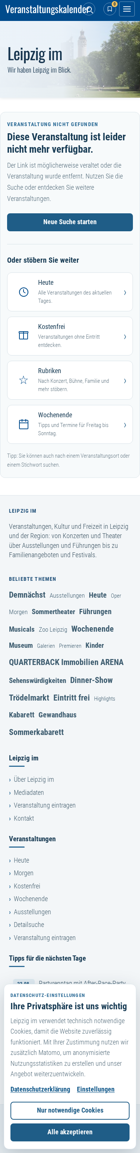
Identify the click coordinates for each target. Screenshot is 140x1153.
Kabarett (21, 714)
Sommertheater (53, 611)
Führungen (95, 611)
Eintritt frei (71, 697)
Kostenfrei (27, 886)
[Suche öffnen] (89, 9)
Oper (116, 595)
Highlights (104, 698)
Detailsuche (29, 924)
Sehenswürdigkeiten (37, 680)
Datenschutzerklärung (40, 1089)
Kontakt (24, 818)
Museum (21, 645)
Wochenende (92, 629)
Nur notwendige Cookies (70, 1110)
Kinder (94, 645)
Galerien (46, 646)
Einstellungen (96, 1089)
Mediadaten (29, 792)
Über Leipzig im (34, 779)
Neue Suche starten (70, 222)
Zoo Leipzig (53, 629)
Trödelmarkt (29, 697)
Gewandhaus (57, 714)
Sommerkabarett (36, 732)
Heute (98, 595)
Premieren (70, 646)
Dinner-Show (91, 680)
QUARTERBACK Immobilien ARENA (66, 662)
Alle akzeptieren (70, 1132)
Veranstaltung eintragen (45, 805)
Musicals (22, 629)
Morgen (18, 612)
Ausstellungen (67, 595)
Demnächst (27, 595)
